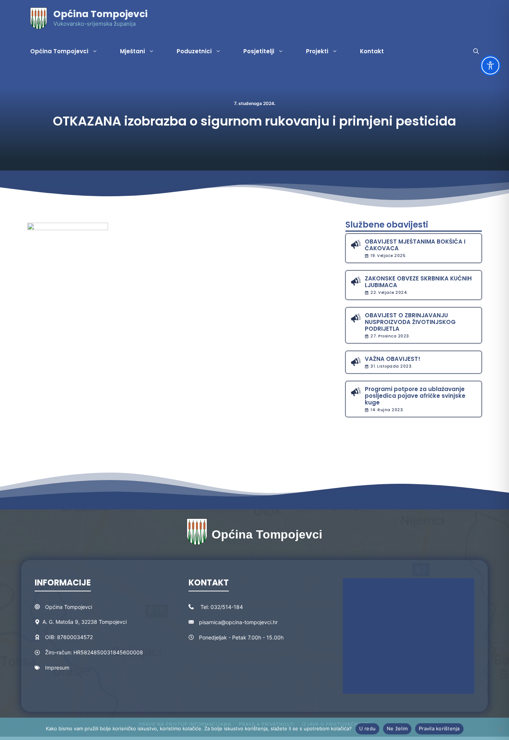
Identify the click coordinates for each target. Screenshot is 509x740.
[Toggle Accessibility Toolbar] (490, 65)
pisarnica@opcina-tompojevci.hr (238, 622)
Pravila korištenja (439, 728)
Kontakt (372, 51)
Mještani (132, 51)
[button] (476, 51)
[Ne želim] (499, 729)
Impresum (57, 667)
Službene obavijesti (386, 225)
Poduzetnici (194, 51)
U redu (367, 728)
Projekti (317, 51)
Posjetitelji (258, 51)
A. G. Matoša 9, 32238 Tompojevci (84, 622)
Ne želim (397, 728)
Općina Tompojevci (100, 13)
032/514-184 (227, 607)
